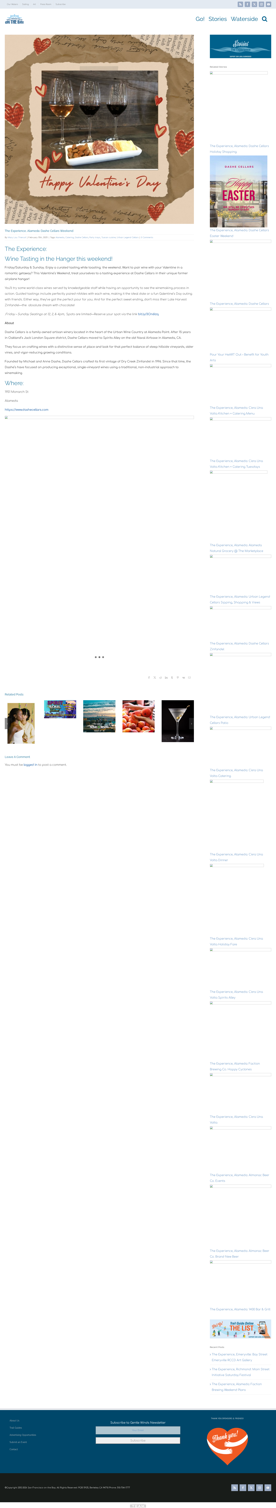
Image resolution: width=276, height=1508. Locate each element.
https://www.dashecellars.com (26, 409)
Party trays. (94, 237)
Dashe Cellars (81, 237)
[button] (264, 19)
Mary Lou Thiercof (17, 237)
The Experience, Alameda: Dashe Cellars (239, 303)
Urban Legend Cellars (127, 237)
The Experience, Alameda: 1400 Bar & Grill (240, 1309)
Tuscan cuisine (108, 237)
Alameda (60, 237)
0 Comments (147, 237)
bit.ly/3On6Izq (148, 314)
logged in (30, 764)
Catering (69, 237)
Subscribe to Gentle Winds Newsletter (138, 1422)
